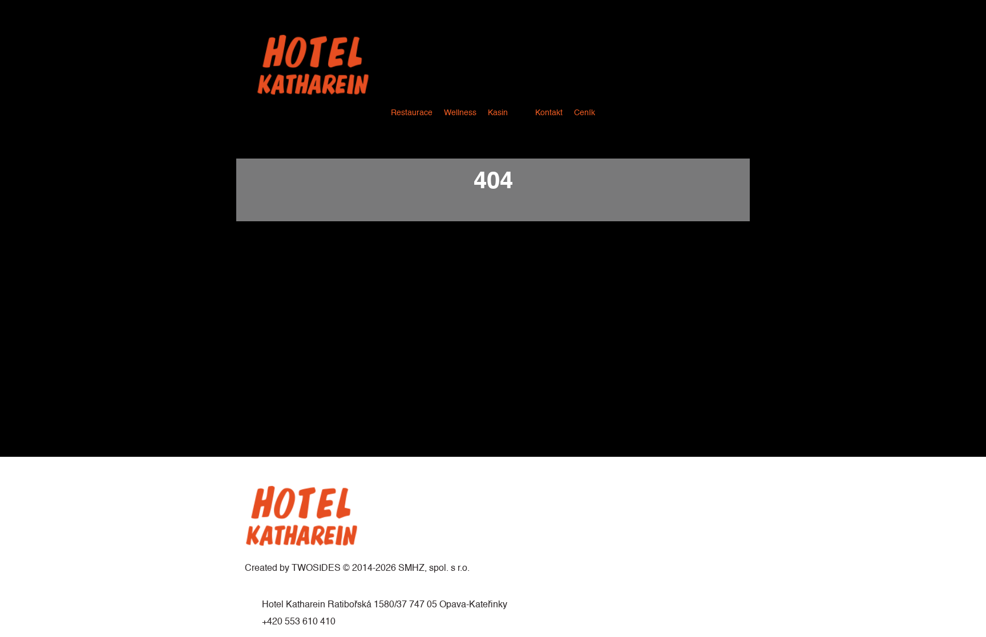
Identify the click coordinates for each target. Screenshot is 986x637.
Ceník (584, 113)
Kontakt (549, 113)
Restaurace (412, 113)
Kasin (498, 113)
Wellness (460, 113)
